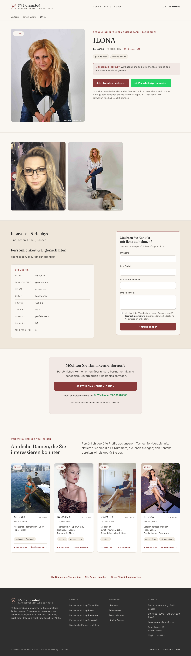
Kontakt (118, 6)
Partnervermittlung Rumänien (83, 615)
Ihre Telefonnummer (130, 279)
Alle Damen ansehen (96, 577)
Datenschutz (167, 649)
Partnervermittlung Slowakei (83, 620)
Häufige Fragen (116, 620)
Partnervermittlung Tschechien (84, 605)
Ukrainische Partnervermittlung (84, 625)
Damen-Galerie (29, 17)
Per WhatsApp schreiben (152, 83)
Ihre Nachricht (127, 292)
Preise (107, 6)
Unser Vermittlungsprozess (126, 577)
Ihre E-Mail (125, 266)
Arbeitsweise (115, 610)
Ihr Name (124, 252)
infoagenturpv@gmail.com (161, 622)
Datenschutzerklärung (135, 316)
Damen (97, 6)
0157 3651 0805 (156, 613)
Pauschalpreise (116, 615)
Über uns (113, 605)
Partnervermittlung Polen (81, 610)
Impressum (153, 649)
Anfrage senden (148, 326)
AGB (178, 649)
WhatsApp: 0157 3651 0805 (112, 395)
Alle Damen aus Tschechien (65, 577)
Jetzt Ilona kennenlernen (111, 83)
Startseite (15, 17)
